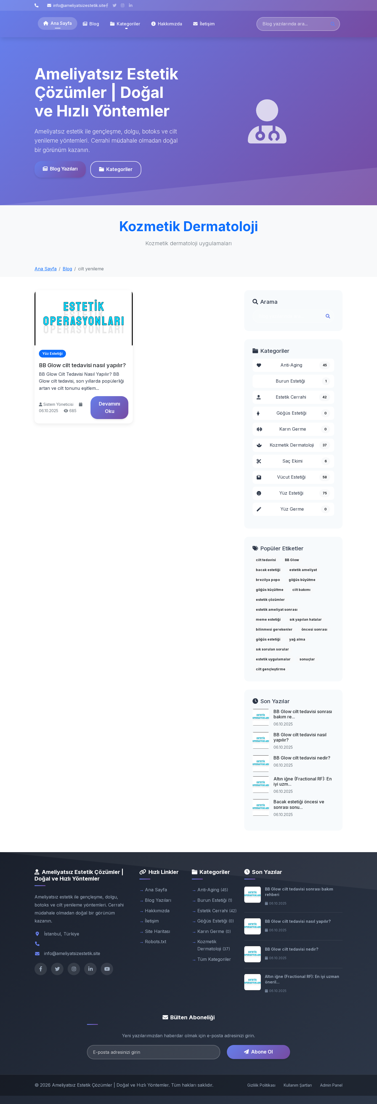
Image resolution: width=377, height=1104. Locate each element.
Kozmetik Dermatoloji (298, 445)
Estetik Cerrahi (301, 397)
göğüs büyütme (302, 580)
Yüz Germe (303, 509)
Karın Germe (303, 429)
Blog (94, 23)
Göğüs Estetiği (302, 413)
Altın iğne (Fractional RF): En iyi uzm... (303, 781)
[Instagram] (74, 969)
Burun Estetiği (301, 381)
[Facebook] (40, 969)
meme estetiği (268, 619)
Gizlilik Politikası (261, 1085)
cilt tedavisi (266, 560)
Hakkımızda (170, 23)
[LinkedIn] (90, 969)
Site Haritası (157, 931)
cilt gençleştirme (270, 669)
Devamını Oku (109, 407)
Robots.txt (155, 941)
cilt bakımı (301, 590)
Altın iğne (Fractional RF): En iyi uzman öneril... (302, 979)
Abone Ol (262, 1052)
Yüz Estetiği (303, 493)
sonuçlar (307, 659)
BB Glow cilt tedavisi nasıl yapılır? (82, 365)
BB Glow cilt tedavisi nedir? (302, 758)
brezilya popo (268, 580)
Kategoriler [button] (128, 23)
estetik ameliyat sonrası (277, 609)
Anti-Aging (303, 365)
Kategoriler (119, 169)
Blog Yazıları (64, 169)
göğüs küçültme (269, 590)
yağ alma (297, 639)
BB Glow (292, 560)
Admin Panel (331, 1085)
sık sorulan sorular (272, 649)
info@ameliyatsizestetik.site (79, 5)
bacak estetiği (268, 570)
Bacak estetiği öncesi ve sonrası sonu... (299, 804)
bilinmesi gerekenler (274, 629)
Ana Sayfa (61, 23)
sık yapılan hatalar (306, 619)
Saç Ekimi (304, 461)
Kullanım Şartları (298, 1085)
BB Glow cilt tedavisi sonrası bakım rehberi (299, 892)
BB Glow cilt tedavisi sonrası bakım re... (303, 714)
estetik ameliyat (303, 570)
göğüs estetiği (268, 639)
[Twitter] (57, 969)
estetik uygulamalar (273, 659)
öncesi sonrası (314, 629)
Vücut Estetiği (302, 477)
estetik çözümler (270, 600)
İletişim (207, 23)
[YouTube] (107, 969)
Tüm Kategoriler (214, 959)
